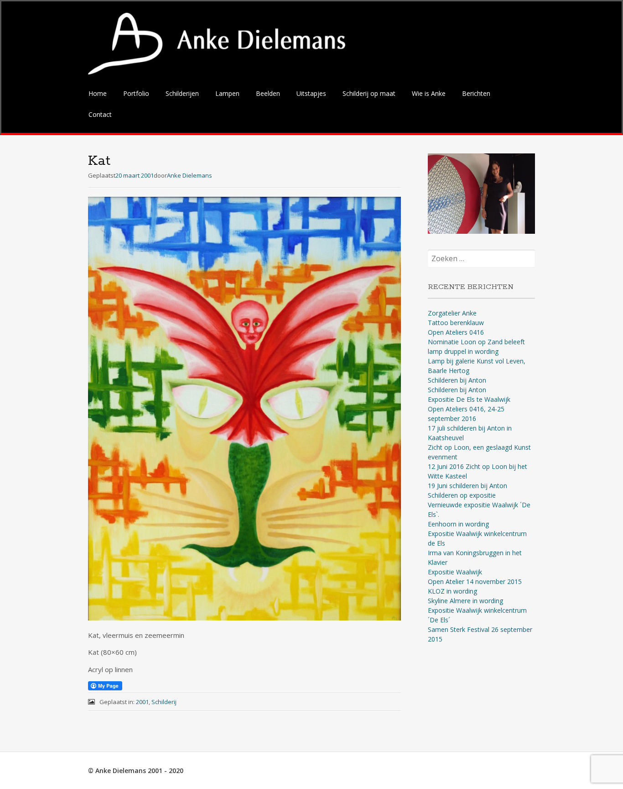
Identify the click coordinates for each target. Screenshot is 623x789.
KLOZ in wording (452, 591)
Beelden (268, 93)
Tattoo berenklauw (456, 322)
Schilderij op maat (369, 93)
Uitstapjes (311, 93)
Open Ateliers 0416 (456, 332)
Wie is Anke (429, 93)
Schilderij (164, 702)
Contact (100, 114)
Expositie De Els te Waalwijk (469, 399)
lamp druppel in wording (463, 351)
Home (97, 93)
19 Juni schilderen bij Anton (467, 485)
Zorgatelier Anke (452, 313)
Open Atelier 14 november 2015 (475, 581)
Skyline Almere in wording (465, 600)
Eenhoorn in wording (458, 524)
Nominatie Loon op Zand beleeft (476, 341)
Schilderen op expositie (462, 495)
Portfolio (136, 93)
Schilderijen (182, 93)
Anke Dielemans (189, 175)
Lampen (227, 93)
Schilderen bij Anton (457, 380)
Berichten (476, 93)
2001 (142, 702)
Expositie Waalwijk (455, 572)
